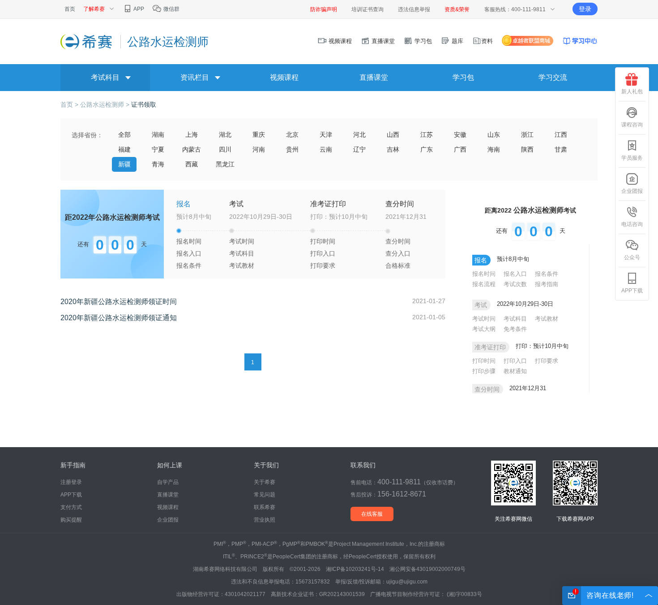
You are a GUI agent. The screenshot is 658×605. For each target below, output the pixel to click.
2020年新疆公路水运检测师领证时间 (118, 301)
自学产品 (168, 482)
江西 (561, 134)
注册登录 (71, 482)
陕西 (527, 149)
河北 (359, 134)
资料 (487, 41)
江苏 (426, 134)
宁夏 (158, 149)
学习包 (422, 41)
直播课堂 (382, 41)
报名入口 (188, 253)
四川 (225, 149)
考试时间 (241, 241)
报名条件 (188, 265)
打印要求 (322, 265)
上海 (191, 134)
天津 (326, 134)
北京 (292, 134)
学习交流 (552, 77)
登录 (585, 9)
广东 (426, 149)
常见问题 (264, 495)
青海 (158, 164)
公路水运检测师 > (105, 104)
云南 (326, 149)
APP (138, 9)
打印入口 (322, 253)
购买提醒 (71, 520)
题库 (456, 41)
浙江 (527, 134)
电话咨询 (632, 224)
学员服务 (632, 158)
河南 (258, 149)
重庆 (258, 134)
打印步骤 (484, 371)
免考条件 (515, 329)
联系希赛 (264, 507)
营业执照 (264, 520)
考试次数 (515, 284)
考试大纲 (484, 329)
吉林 (393, 149)
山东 (493, 134)
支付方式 (71, 507)
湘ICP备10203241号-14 (355, 569)
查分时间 (397, 241)
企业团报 (632, 191)
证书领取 (143, 104)
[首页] (87, 41)
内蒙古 (191, 149)
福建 (124, 149)
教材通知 (515, 371)
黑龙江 (225, 164)
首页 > (70, 104)
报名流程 (484, 284)
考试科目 (105, 77)
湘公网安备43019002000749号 (427, 569)
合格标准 (397, 265)
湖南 (158, 134)
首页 (69, 9)
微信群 (170, 9)
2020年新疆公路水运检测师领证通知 (118, 318)
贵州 (292, 149)
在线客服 (372, 514)
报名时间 (188, 241)
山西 (393, 134)
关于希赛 (264, 482)
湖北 (225, 134)
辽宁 (359, 149)
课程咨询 (632, 125)
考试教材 (241, 265)
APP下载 (632, 290)
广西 (460, 149)
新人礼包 (632, 91)
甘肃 (561, 149)
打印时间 (322, 241)
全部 (124, 134)
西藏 (191, 164)
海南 (493, 149)
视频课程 (339, 41)
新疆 (124, 164)
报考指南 (546, 284)
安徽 (460, 134)
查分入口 (397, 253)
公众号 (632, 257)
